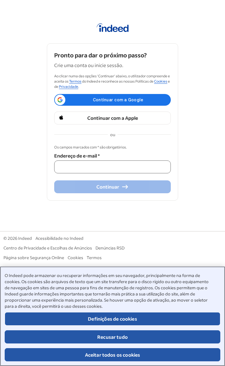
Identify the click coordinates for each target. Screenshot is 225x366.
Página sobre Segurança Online (34, 257)
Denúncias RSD (110, 248)
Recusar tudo (112, 337)
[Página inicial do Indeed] (112, 28)
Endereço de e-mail (77, 156)
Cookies (160, 81)
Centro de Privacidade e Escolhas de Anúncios (48, 248)
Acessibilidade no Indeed (59, 238)
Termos (75, 81)
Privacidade (68, 86)
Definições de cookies (112, 319)
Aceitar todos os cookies (112, 355)
